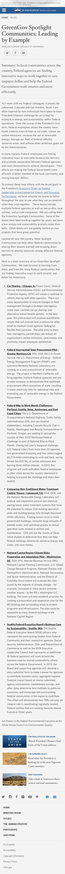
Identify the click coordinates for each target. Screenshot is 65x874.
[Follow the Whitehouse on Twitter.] (3, 797)
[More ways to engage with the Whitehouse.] (37, 797)
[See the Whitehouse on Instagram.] (10, 797)
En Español (8, 844)
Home (5, 17)
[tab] (4, 10)
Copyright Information (13, 856)
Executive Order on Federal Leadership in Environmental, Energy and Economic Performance (31, 192)
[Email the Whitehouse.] (54, 797)
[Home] (35, 12)
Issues (7, 818)
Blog (13, 17)
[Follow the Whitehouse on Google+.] (23, 797)
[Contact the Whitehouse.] (45, 797)
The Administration (15, 824)
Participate (10, 830)
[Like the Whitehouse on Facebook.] (17, 797)
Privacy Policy (10, 861)
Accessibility (9, 850)
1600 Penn (9, 835)
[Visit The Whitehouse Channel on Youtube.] (30, 797)
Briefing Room (12, 813)
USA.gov (7, 867)
